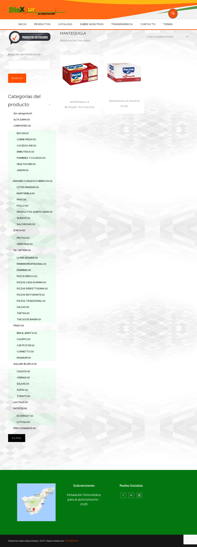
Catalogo (65, 24)
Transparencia (122, 24)
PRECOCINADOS (24, 428)
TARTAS (23, 313)
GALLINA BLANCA (25, 364)
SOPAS (22, 390)
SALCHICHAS (26, 224)
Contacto (147, 24)
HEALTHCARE (26, 164)
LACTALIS (20, 402)
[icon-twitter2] (132, 495)
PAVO (21, 199)
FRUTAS (23, 238)
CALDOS (23, 371)
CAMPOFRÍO (22, 125)
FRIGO (18, 325)
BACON (23, 133)
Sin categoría (22, 113)
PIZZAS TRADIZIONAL (31, 301)
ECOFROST (25, 416)
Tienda (168, 24)
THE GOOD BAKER (29, 319)
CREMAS (23, 377)
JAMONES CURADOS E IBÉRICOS (32, 181)
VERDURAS (25, 244)
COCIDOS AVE (26, 145)
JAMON (22, 170)
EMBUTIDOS (25, 151)
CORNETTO (25, 351)
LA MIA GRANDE (27, 257)
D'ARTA (19, 230)
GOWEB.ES (71, 540)
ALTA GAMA (21, 119)
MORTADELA (26, 193)
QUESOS (23, 218)
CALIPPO (23, 339)
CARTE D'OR (25, 345)
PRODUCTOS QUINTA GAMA (35, 212)
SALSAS (23, 307)
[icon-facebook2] (124, 495)
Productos (42, 24)
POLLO (22, 205)
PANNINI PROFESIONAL (31, 264)
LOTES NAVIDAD (28, 187)
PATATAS (20, 408)
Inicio (22, 24)
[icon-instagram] (139, 495)
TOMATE (23, 396)
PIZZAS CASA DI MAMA (31, 282)
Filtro (16, 438)
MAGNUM (24, 357)
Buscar (17, 78)
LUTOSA (23, 422)
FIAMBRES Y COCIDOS (31, 158)
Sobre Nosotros (92, 24)
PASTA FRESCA (27, 276)
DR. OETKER (22, 250)
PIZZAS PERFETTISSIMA (32, 288)
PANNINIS (24, 270)
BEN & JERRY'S (27, 333)
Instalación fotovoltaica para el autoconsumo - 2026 (84, 499)
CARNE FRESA (26, 139)
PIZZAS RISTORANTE (31, 294)
